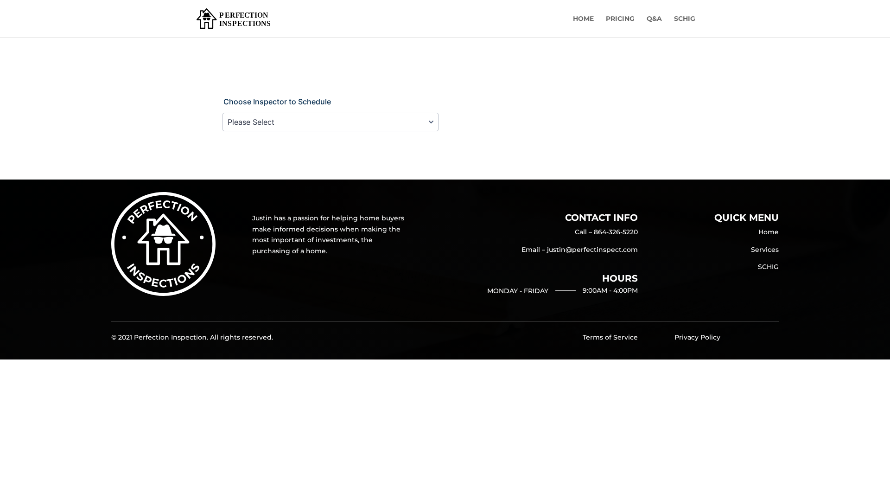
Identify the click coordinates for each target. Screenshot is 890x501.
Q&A (654, 19)
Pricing (620, 19)
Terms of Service (610, 337)
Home (583, 19)
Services (765, 249)
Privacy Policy (697, 337)
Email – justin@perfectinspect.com (579, 249)
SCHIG (684, 19)
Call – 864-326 (606, 232)
